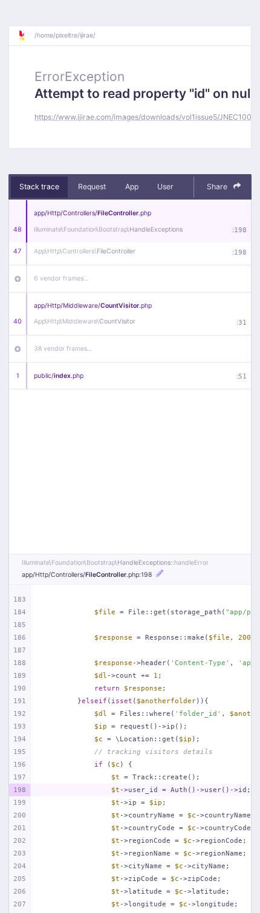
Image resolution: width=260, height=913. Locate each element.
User (165, 186)
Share (218, 186)
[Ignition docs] (26, 35)
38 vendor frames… (63, 349)
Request (92, 186)
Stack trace (39, 186)
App (131, 186)
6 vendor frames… (61, 278)
